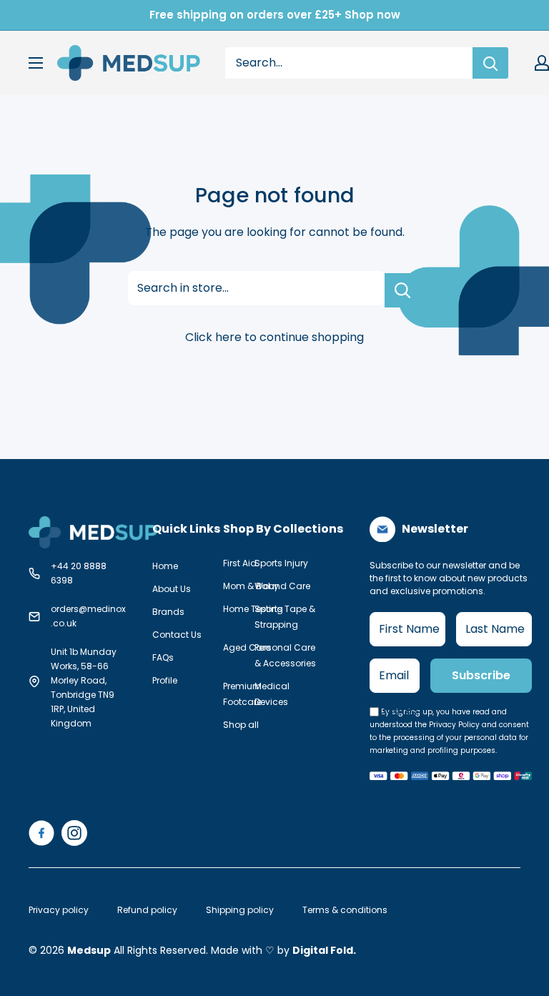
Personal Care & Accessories (285, 655)
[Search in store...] (403, 290)
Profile (164, 680)
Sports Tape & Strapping (284, 617)
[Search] (490, 63)
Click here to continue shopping (274, 337)
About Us (171, 589)
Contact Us (177, 634)
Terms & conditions (344, 910)
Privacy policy (59, 910)
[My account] (542, 63)
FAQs (163, 657)
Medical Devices (272, 694)
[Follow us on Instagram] (74, 833)
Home (165, 566)
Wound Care (282, 586)
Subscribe (481, 675)
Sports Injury (281, 563)
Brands (168, 612)
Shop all (241, 725)
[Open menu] (36, 63)
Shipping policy (240, 910)
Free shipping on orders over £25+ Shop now (274, 14)
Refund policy (147, 910)
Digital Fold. (324, 950)
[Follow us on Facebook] (41, 833)
